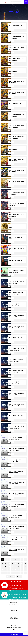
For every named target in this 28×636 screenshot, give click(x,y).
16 (25, 563)
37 (15, 573)
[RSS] (15, 629)
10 (5, 563)
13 (15, 563)
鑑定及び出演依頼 (14, 618)
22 (18, 566)
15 (22, 563)
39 (22, 573)
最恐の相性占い (14, 610)
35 (9, 573)
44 (17, 576)
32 (25, 569)
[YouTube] (13, 629)
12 (12, 563)
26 (5, 569)
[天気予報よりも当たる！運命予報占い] (4, 2)
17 (2, 566)
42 (10, 576)
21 (15, 566)
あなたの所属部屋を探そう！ (14, 604)
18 (5, 566)
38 (18, 573)
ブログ (11, 30)
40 (25, 573)
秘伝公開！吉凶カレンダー (14, 617)
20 (12, 566)
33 (2, 573)
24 (25, 566)
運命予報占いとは (14, 602)
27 (9, 569)
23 (22, 566)
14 (18, 563)
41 (7, 576)
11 (9, 563)
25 (2, 569)
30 (18, 569)
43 (13, 576)
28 (12, 569)
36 (12, 573)
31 (22, 569)
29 (15, 569)
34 (5, 573)
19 (9, 566)
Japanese (14, 1)
